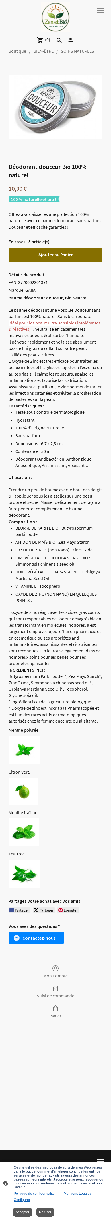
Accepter (22, 1212)
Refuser (45, 1212)
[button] (36, 938)
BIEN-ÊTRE (44, 51)
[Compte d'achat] (70, 40)
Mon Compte (55, 976)
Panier (55, 1016)
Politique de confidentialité (34, 1194)
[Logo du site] (55, 17)
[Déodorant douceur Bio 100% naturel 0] (55, 107)
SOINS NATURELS (77, 51)
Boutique (17, 51)
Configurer (22, 1200)
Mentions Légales (77, 1194)
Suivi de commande (55, 996)
